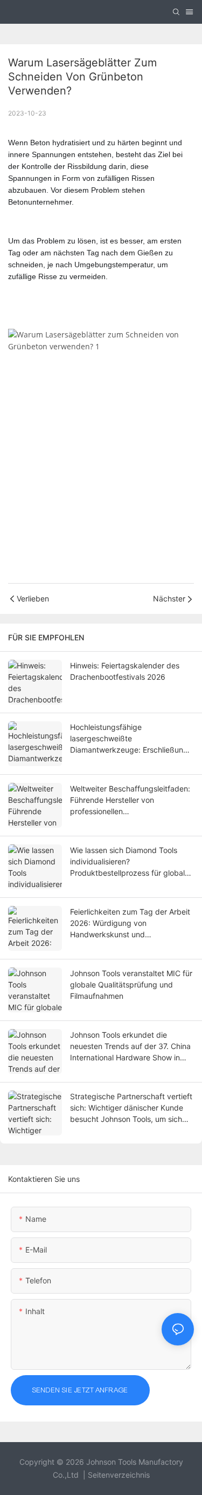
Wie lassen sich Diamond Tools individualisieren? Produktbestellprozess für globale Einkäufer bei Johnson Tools (129, 861)
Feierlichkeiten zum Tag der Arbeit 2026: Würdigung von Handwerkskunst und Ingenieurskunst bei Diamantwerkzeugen (130, 923)
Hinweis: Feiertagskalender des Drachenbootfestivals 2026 (124, 671)
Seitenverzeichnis (119, 1474)
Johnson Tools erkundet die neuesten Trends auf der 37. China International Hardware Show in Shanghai (130, 1046)
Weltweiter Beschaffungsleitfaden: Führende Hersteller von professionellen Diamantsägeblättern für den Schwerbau (130, 800)
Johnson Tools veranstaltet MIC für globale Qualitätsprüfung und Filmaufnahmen (131, 984)
